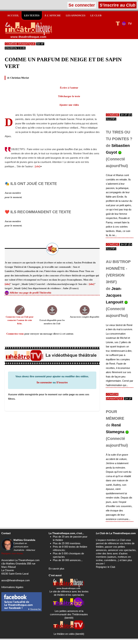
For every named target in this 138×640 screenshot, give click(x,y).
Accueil (13, 15)
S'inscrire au (116, 5)
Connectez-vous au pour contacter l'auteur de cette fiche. (19, 320)
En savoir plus (56, 568)
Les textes (31, 15)
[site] (37, 166)
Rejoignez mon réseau (12, 553)
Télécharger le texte (69, 96)
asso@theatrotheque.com (15, 580)
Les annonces (75, 15)
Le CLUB (95, 15)
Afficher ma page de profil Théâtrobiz (30, 292)
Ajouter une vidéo (69, 104)
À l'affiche (52, 15)
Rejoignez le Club (105, 566)
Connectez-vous (15, 333)
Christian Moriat (19, 77)
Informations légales (12, 587)
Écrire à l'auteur (69, 87)
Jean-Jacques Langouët (114, 295)
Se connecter (44, 382)
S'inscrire (62, 382)
